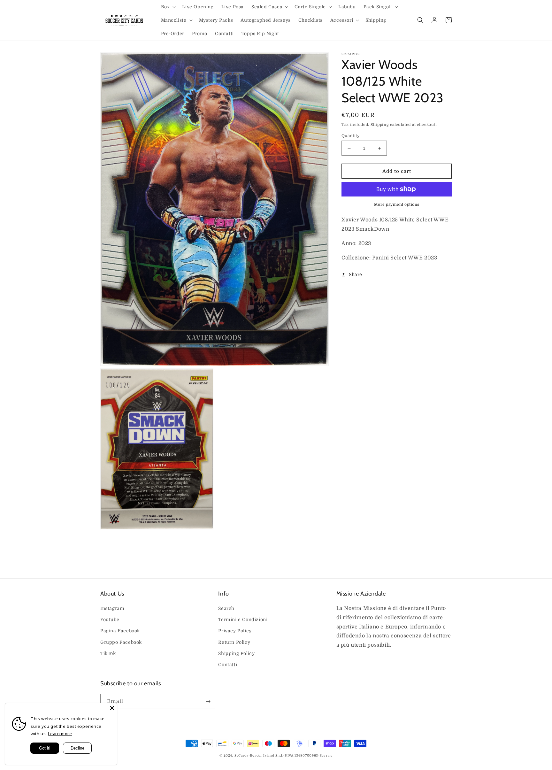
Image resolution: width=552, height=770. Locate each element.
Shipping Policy (236, 653)
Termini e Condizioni (242, 619)
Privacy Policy (234, 630)
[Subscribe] (208, 701)
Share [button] (355, 274)
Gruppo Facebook (121, 642)
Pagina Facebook (120, 630)
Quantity (350, 135)
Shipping (380, 124)
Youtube (109, 619)
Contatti (227, 664)
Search (226, 608)
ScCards (241, 755)
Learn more (60, 733)
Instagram (112, 608)
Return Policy (234, 642)
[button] (168, 6)
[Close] (112, 708)
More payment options (396, 204)
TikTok (108, 653)
